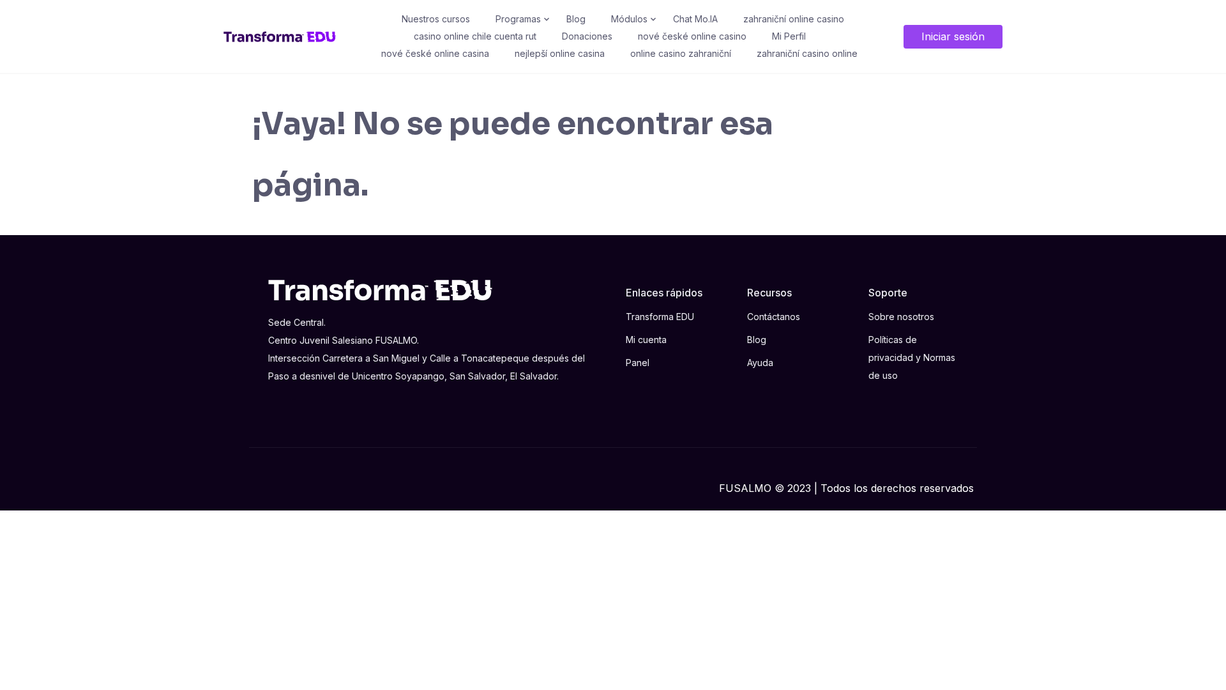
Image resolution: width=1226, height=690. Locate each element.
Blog (576, 18)
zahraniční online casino (793, 18)
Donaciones (587, 36)
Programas (518, 18)
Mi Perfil (789, 36)
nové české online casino (692, 36)
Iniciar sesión (953, 36)
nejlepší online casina (560, 53)
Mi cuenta (646, 339)
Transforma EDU (660, 316)
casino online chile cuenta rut (475, 36)
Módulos (629, 18)
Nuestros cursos (436, 18)
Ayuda (760, 362)
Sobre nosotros (901, 316)
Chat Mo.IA (695, 18)
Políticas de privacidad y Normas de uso (911, 357)
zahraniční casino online (807, 53)
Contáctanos (773, 316)
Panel (637, 362)
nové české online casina (435, 53)
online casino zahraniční (680, 53)
